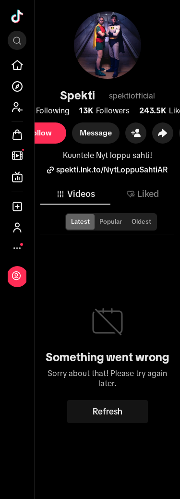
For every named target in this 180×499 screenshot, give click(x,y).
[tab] (75, 194)
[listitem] (17, 65)
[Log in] (16, 275)
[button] (135, 133)
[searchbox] (17, 40)
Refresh (107, 411)
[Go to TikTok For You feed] (17, 16)
